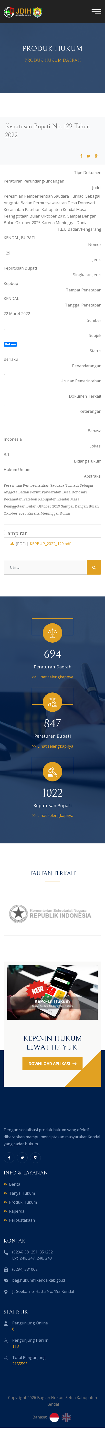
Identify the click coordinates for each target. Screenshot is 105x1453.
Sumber (94, 320)
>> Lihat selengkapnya (52, 677)
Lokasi (95, 446)
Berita (14, 1184)
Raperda (16, 1211)
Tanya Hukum (22, 1193)
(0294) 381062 (25, 1269)
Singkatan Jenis (87, 274)
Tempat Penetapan (83, 290)
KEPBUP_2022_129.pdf (50, 543)
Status (95, 350)
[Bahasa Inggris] (66, 1417)
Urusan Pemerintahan (81, 381)
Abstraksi (92, 476)
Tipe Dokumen (87, 172)
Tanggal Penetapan (83, 305)
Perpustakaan (22, 1220)
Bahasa (94, 430)
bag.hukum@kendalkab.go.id (38, 1280)
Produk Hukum (23, 1202)
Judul (96, 187)
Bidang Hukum (87, 461)
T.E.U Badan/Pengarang (79, 229)
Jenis (97, 259)
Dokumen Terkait (85, 396)
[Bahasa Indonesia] (54, 1417)
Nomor (94, 244)
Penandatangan (86, 365)
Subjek (95, 335)
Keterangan (90, 411)
